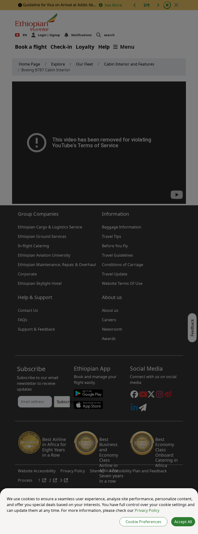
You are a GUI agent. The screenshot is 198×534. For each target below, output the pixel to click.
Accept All (183, 521)
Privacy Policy (147, 510)
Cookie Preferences (143, 521)
